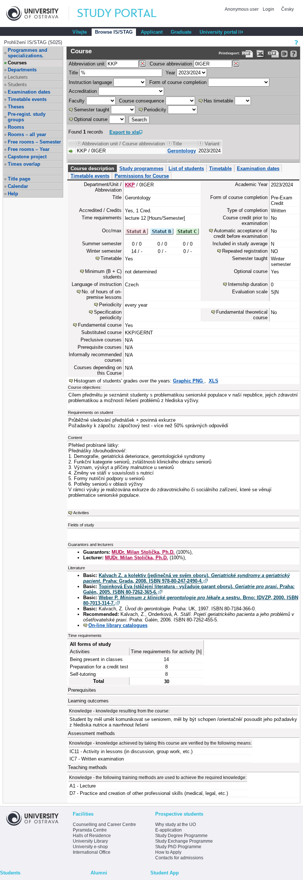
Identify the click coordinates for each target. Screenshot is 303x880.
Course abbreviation (171, 64)
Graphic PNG (188, 381)
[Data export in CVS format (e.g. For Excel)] (273, 54)
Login (268, 9)
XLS (213, 381)
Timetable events (27, 99)
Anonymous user (242, 9)
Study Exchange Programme (184, 841)
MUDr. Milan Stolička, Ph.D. (143, 552)
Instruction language (90, 82)
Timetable (220, 168)
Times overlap (24, 164)
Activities (81, 512)
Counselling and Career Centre (104, 824)
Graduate (181, 32)
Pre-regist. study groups (26, 116)
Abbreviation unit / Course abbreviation (123, 143)
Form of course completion (178, 82)
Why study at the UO (175, 824)
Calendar (18, 186)
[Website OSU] (37, 13)
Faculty (77, 101)
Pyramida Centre (90, 830)
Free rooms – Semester (34, 142)
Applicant (152, 32)
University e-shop (90, 846)
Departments (22, 70)
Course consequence (141, 101)
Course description (92, 168)
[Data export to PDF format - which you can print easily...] (247, 54)
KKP (130, 185)
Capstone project (27, 156)
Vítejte (79, 32)
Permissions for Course (142, 176)
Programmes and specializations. (27, 52)
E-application (168, 830)
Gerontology (181, 151)
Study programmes (141, 168)
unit (87, 64)
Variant (212, 143)
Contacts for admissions (179, 857)
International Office (91, 852)
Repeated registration (245, 251)
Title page (19, 179)
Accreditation (83, 91)
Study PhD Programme (178, 846)
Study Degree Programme (181, 835)
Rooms (16, 127)
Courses (17, 62)
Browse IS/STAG (114, 32)
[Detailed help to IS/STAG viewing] (293, 54)
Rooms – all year (27, 134)
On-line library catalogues (117, 625)
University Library (90, 841)
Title (73, 72)
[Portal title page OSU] (123, 13)
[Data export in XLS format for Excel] (260, 54)
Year (170, 72)
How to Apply (168, 852)
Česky (287, 9)
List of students (186, 168)
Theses (16, 106)
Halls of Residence (92, 835)
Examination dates (29, 92)
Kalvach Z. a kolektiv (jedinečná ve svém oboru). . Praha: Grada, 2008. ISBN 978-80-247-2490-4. (186, 578)
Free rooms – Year (29, 149)
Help (13, 193)
